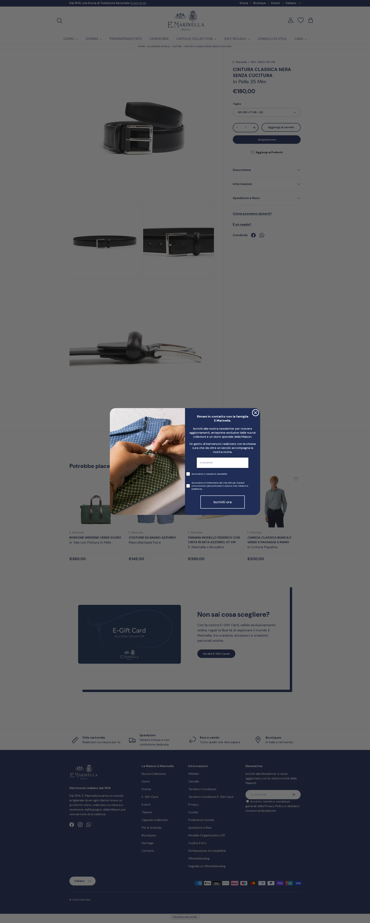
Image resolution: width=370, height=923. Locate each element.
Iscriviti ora (223, 502)
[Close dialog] (255, 413)
